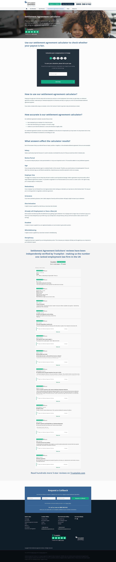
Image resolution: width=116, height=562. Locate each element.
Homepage (27, 519)
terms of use (33, 552)
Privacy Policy (68, 503)
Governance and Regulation (30, 528)
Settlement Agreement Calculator (56, 8)
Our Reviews (33, 8)
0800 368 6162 (83, 4)
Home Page (26, 8)
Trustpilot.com (77, 473)
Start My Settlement (67, 4)
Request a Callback (55, 4)
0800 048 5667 (62, 527)
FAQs (68, 8)
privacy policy (42, 552)
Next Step (58, 81)
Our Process (42, 8)
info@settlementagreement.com (47, 528)
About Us (74, 8)
